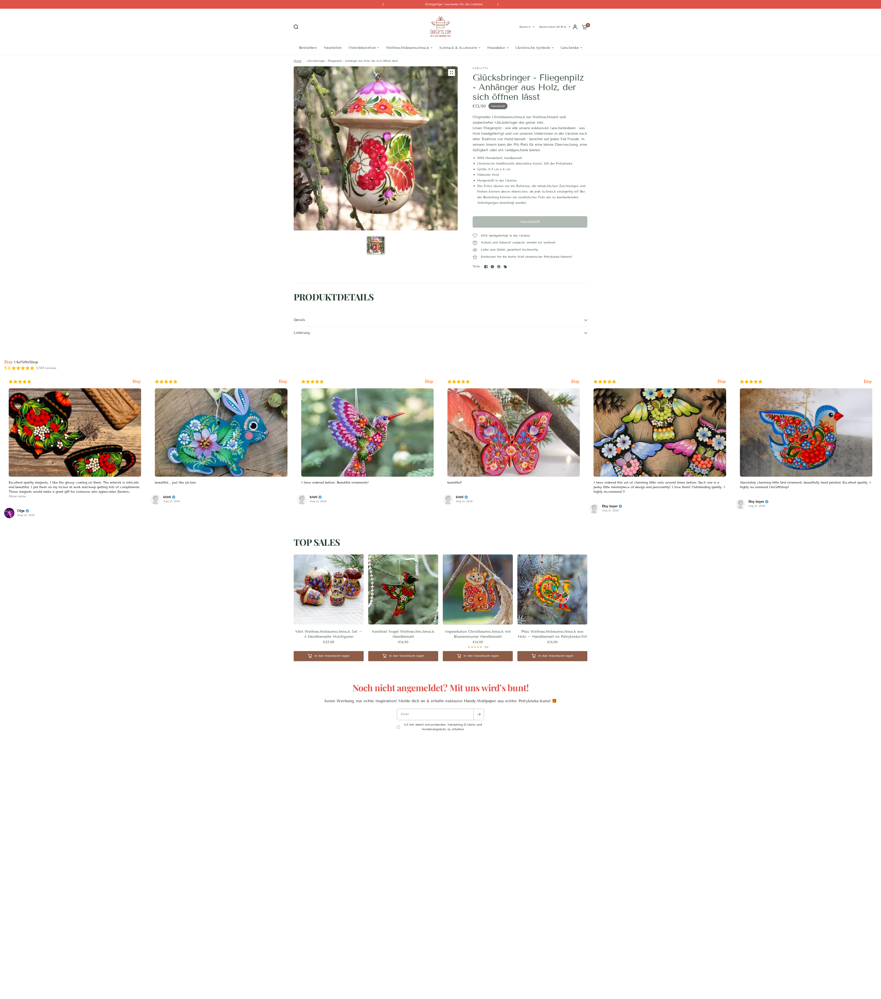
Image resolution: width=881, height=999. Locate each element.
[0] (583, 27)
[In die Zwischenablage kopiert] (505, 266)
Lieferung (302, 333)
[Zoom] (451, 72)
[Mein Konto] (575, 27)
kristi (21, 497)
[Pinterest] (499, 266)
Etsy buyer (463, 506)
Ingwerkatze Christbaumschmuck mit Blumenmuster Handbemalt (478, 634)
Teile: (476, 266)
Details (299, 320)
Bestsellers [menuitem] (308, 48)
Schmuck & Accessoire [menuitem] (458, 48)
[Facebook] (486, 266)
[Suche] (297, 27)
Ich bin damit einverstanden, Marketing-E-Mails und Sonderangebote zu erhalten (443, 727)
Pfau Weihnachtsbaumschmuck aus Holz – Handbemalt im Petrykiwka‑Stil (552, 634)
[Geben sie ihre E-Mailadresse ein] (479, 714)
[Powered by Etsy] (136, 381)
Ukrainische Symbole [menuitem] (533, 48)
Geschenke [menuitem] (569, 48)
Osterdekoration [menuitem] (362, 48)
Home (297, 60)
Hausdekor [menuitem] (496, 48)
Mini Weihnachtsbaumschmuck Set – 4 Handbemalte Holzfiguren (328, 634)
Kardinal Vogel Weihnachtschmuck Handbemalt (403, 634)
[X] (492, 266)
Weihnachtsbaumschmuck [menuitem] (407, 48)
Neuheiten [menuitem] (333, 48)
